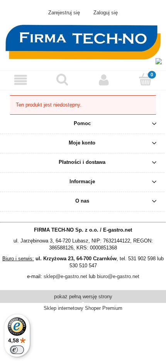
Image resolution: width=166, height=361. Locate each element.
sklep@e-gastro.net (65, 276)
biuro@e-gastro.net (118, 276)
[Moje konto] (104, 80)
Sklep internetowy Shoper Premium (83, 308)
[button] (21, 80)
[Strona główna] (83, 41)
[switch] (17, 350)
